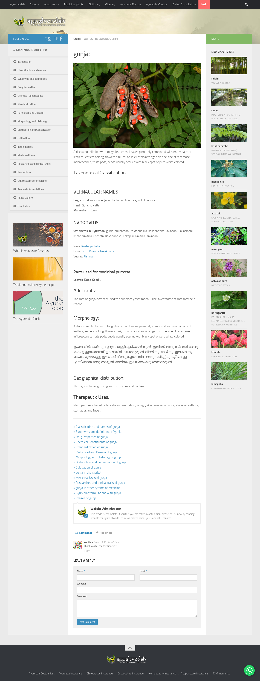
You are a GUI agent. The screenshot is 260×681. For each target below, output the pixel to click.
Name (81, 571)
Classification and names (32, 70)
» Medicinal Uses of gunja (90, 478)
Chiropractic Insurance (100, 673)
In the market (25, 146)
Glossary (110, 4)
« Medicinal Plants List (30, 50)
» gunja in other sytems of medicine (96, 488)
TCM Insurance (221, 673)
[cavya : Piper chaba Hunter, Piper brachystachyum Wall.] (229, 97)
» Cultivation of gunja (87, 467)
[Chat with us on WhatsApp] (249, 670)
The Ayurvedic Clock (26, 319)
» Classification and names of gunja (96, 427)
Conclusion (24, 206)
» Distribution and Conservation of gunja (99, 462)
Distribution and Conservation (34, 129)
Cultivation (24, 138)
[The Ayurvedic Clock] (38, 302)
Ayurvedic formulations (31, 189)
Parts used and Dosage (31, 112)
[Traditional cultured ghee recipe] (38, 268)
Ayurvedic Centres (156, 4)
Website (81, 583)
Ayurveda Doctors (130, 4)
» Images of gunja (85, 498)
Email (143, 571)
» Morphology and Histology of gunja (97, 457)
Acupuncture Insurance (194, 673)
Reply (86, 550)
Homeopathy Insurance (162, 673)
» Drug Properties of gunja (90, 437)
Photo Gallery (25, 197)
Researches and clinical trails (34, 163)
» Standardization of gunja (90, 447)
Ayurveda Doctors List (41, 673)
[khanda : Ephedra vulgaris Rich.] (229, 339)
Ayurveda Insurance (70, 673)
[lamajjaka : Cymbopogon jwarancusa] (229, 371)
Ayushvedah (17, 4)
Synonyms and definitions (32, 78)
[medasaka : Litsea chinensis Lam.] (229, 168)
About (33, 4)
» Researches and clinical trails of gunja (99, 483)
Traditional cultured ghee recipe (33, 285)
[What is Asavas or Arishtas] (38, 234)
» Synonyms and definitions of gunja (97, 432)
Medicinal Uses (26, 155)
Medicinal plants (73, 4)
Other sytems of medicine (32, 180)
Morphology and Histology (32, 121)
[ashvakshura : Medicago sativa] (229, 268)
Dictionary (94, 4)
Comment (82, 596)
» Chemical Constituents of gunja (95, 442)
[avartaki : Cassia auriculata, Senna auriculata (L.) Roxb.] (229, 200)
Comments (85, 532)
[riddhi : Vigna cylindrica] (229, 65)
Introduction (24, 61)
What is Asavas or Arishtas (31, 251)
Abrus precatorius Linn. (101, 39)
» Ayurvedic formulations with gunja (97, 493)
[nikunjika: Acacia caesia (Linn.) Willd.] (229, 236)
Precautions (24, 172)
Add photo (106, 532)
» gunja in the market (87, 473)
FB (56, 39)
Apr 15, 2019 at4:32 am (107, 542)
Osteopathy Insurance (130, 673)
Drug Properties (26, 87)
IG (45, 39)
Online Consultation (184, 4)
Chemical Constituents (30, 95)
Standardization (27, 104)
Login (204, 4)
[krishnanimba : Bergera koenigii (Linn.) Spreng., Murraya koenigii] (229, 133)
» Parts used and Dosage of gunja (95, 452)
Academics (50, 4)
